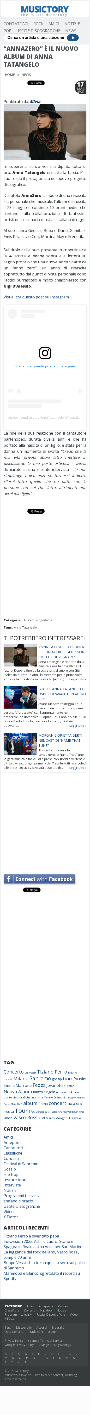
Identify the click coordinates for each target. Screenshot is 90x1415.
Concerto (14, 1071)
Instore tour (15, 1179)
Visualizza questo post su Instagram (36, 297)
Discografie (24, 1328)
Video (9, 1211)
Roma (43, 1103)
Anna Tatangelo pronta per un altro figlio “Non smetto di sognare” (61, 652)
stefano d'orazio (18, 1201)
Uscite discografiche (17, 1097)
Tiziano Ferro (52, 1071)
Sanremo (40, 1078)
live (19, 1104)
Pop (7, 30)
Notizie (72, 23)
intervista (37, 1097)
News (70, 30)
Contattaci (16, 23)
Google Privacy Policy (19, 1345)
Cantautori (13, 1147)
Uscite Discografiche (38, 30)
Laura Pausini (74, 1079)
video (8, 1117)
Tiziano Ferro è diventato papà (31, 1236)
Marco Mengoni (57, 1118)
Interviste (12, 1185)
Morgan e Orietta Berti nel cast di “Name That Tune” (60, 740)
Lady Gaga (30, 1072)
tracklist (8, 1079)
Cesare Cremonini (55, 1097)
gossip (57, 1079)
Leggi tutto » (77, 679)
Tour (21, 1110)
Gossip (10, 1169)
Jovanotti (54, 1085)
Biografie (58, 1328)
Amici (53, 23)
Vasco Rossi (25, 1117)
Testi (8, 1328)
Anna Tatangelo (25, 627)
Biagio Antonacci (76, 1097)
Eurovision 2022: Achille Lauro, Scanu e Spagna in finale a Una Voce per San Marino (43, 1244)
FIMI (42, 1118)
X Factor (69, 1086)
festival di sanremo (73, 1111)
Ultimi (52, 1332)
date (47, 1111)
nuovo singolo (44, 1091)
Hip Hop (11, 1174)
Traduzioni (35, 1332)
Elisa (71, 1072)
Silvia (35, 101)
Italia (71, 1104)
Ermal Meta (10, 1104)
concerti (58, 1103)
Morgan (40, 1111)
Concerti (11, 1158)
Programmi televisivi (22, 1195)
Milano (21, 1078)
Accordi (41, 1328)
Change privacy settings (55, 1345)
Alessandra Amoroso (69, 1092)
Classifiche (13, 1153)
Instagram (56, 1111)
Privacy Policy (14, 1341)
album (30, 1103)
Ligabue (75, 1118)
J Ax (32, 1111)
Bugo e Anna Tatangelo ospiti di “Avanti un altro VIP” (62, 694)
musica (9, 1111)
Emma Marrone (18, 1085)
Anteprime (13, 1142)
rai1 (77, 1072)
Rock (38, 23)
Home (10, 74)
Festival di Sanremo (21, 1163)
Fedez (39, 1085)
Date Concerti (14, 1332)
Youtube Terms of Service (45, 1341)
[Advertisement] (45, 570)
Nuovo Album (18, 1091)
